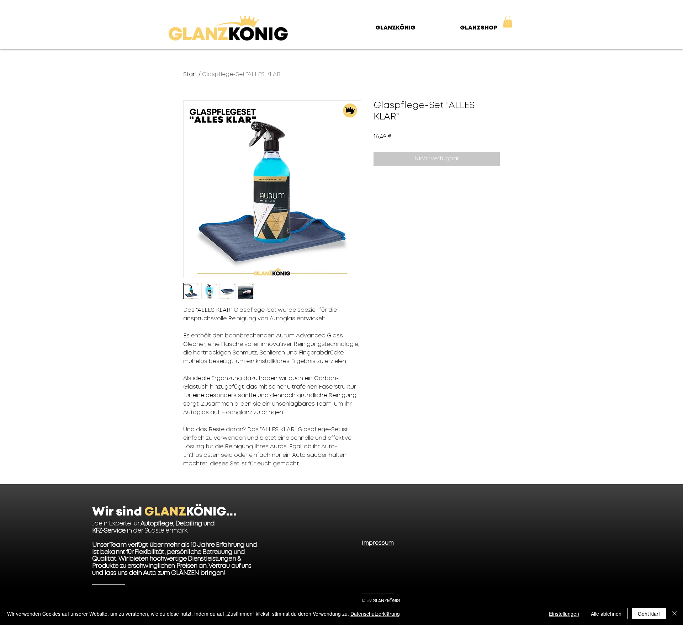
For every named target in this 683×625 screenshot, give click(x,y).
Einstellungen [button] (564, 613)
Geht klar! (649, 613)
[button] (508, 21)
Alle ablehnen (606, 613)
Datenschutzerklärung (375, 613)
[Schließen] (674, 613)
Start (190, 74)
